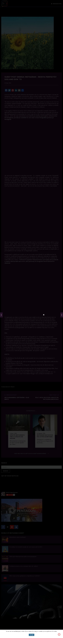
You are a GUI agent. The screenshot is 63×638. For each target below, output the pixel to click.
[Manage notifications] (59, 634)
